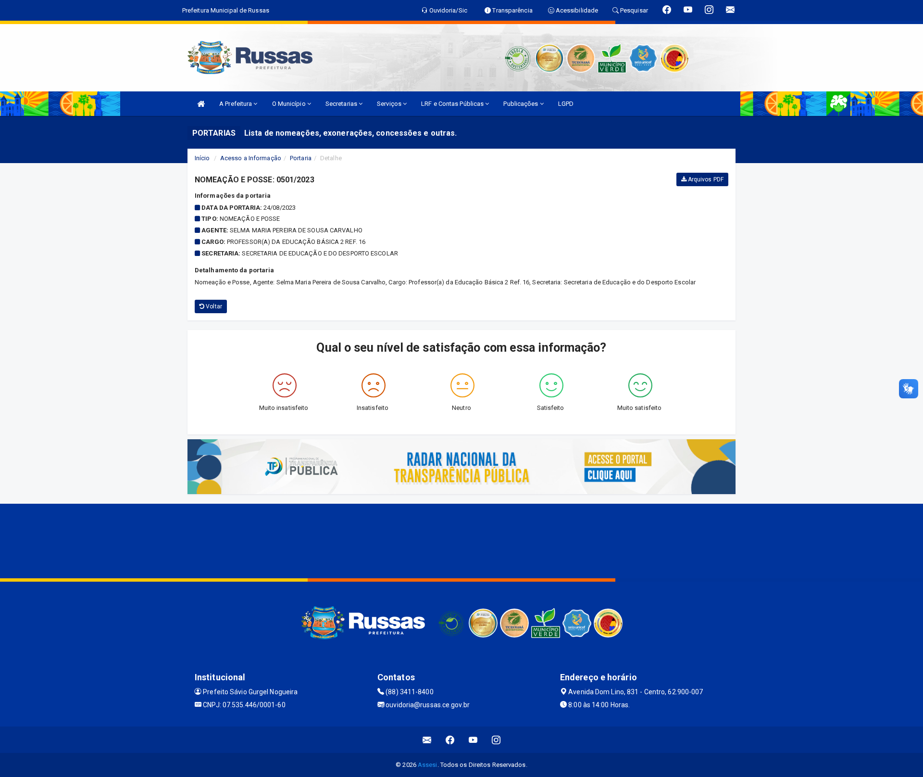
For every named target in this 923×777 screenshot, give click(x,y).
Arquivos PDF (704, 179)
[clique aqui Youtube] (473, 739)
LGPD (566, 103)
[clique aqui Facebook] (450, 739)
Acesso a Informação (250, 158)
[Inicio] (201, 103)
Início (202, 158)
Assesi (427, 764)
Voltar (213, 306)
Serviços (390, 103)
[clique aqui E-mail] (427, 739)
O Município (289, 103)
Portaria (301, 158)
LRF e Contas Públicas (453, 103)
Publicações (521, 103)
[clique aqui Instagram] (496, 739)
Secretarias (342, 103)
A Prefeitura (236, 103)
